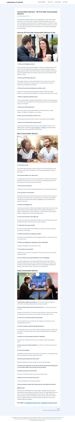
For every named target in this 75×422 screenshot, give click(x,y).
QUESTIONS (58, 2)
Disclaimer (51, 417)
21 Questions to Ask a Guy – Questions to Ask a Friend (40, 403)
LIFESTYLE (50, 2)
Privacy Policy (61, 417)
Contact (55, 417)
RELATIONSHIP (41, 2)
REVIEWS (65, 2)
